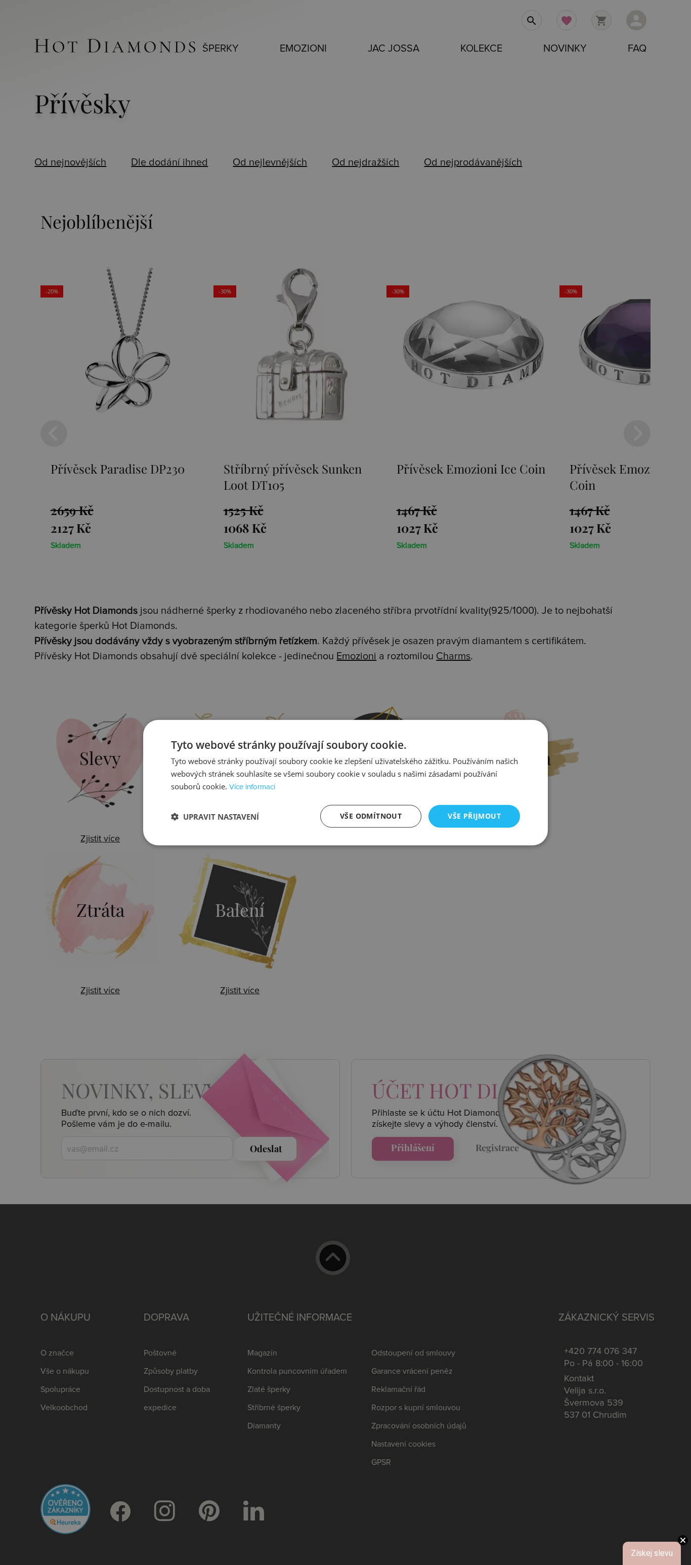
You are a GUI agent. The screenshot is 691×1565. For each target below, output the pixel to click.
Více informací (252, 787)
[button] (215, 816)
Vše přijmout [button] (474, 816)
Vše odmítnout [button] (371, 816)
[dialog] (345, 782)
